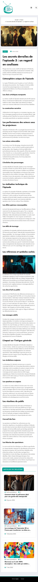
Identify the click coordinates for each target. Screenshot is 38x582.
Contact (22, 579)
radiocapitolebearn (11, 492)
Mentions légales (15, 579)
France (5, 51)
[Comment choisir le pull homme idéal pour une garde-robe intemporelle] (19, 483)
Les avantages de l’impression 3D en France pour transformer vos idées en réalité (17, 529)
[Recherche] (36, 7)
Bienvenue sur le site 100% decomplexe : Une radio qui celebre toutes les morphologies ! (16, 563)
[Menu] (31, 7)
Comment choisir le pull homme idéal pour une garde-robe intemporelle (17, 495)
